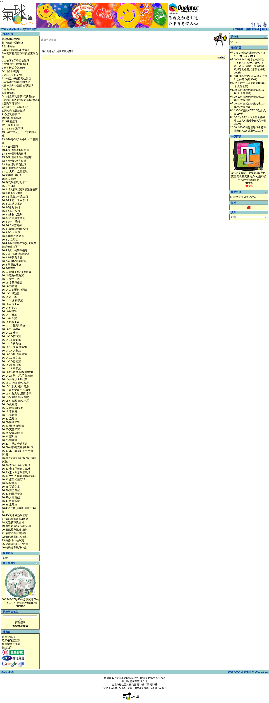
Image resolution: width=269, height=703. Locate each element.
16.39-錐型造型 (11, 490)
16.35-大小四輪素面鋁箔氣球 (19, 475)
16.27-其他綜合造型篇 (15, 443)
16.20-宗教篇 (9, 418)
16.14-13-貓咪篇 (11, 336)
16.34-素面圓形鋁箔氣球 (16, 472)
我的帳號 (238, 29)
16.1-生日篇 (9, 185)
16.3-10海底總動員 (13, 236)
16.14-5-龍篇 (9, 307)
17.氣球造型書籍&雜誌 (15, 518)
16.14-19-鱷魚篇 (11, 357)
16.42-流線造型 (11, 501)
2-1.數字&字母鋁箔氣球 (15, 60)
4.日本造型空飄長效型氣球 (17, 85)
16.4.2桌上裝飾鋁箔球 (15, 250)
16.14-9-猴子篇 (10, 322)
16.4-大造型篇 (10, 239)
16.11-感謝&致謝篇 (13, 275)
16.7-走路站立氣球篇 (14, 261)
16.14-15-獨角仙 (11, 343)
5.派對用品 (8, 89)
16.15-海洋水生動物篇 (15, 379)
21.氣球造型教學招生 (14, 533)
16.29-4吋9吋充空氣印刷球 (17, 447)
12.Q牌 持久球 (10, 125)
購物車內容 (252, 29)
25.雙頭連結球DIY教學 (15, 544)
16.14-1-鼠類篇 (10, 293)
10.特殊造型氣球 (11, 117)
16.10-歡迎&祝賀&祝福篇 (16, 271)
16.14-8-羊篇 (9, 318)
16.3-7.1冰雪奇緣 (12, 225)
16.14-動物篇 (9, 286)
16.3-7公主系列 (11, 221)
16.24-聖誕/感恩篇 (12, 433)
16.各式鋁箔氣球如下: (14, 182)
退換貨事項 (8, 636)
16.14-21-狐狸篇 (11, 364)
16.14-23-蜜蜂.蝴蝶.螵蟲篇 (17, 372)
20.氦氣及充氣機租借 (14, 529)
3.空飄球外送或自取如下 (16, 64)
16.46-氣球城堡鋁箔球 (15, 515)
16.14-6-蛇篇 (9, 311)
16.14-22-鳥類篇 (11, 368)
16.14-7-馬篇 (9, 314)
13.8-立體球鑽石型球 (14, 164)
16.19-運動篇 (9, 415)
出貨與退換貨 (29, 29)
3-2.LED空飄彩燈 (12, 74)
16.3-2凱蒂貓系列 (12, 203)
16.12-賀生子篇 (11, 279)
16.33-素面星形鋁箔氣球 (16, 468)
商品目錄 (14, 29)
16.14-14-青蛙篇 (11, 339)
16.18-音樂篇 (9, 411)
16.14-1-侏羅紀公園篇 (14, 289)
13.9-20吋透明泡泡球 (14, 168)
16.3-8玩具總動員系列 (15, 228)
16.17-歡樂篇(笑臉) (13, 407)
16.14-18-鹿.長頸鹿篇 (14, 354)
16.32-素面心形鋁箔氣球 (16, 465)
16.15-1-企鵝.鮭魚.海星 (15, 382)
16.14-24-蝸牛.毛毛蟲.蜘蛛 (17, 375)
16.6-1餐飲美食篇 (12, 257)
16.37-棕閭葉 (9, 483)
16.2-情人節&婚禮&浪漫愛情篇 (20, 189)
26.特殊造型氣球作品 (14, 547)
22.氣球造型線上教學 (14, 536)
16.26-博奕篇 (9, 440)
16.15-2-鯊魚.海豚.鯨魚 (15, 386)
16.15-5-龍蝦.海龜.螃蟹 (15, 397)
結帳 (264, 29)
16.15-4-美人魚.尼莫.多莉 (17, 393)
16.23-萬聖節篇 (11, 429)
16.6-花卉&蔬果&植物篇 (16, 253)
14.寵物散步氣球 (11, 175)
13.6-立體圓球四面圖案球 (17, 157)
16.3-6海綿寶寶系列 (13, 218)
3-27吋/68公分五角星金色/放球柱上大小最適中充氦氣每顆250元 (250, 120)
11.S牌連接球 (9, 121)
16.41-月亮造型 (11, 497)
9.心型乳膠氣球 (11, 114)
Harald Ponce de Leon (152, 678)
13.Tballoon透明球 (12, 128)
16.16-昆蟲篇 (9, 404)
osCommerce (130, 678)
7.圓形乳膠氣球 (11, 103)
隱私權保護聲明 (11, 640)
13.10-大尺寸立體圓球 (15, 171)
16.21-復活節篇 (11, 422)
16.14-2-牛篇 (9, 296)
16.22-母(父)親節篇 (13, 425)
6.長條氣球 (8, 92)
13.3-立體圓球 (10, 146)
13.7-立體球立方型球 (14, 160)
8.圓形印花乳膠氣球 (13, 110)
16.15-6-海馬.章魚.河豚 (15, 400)
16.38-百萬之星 (11, 486)
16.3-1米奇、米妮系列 (15, 200)
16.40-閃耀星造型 (12, 493)
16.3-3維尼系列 (11, 207)
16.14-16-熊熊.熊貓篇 (14, 347)
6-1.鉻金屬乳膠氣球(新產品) (18, 96)
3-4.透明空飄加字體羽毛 (16, 82)
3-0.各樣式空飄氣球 (13, 67)
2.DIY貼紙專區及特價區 (16, 49)
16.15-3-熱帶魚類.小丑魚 (16, 390)
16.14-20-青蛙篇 (11, 361)
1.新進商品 (8, 46)
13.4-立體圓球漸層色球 (15, 150)
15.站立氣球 (9, 178)
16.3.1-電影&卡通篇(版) (15, 196)
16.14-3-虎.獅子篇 (12, 300)
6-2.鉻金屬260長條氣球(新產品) (20, 100)
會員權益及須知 (11, 644)
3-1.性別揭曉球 (11, 71)
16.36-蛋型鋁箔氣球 (13, 479)
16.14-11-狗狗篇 (11, 329)
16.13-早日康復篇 (12, 282)
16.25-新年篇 (9, 436)
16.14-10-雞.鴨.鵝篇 (13, 325)
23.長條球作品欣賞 (13, 540)
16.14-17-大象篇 (11, 350)
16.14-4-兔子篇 (10, 304)
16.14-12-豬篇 (10, 332)
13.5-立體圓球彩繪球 (14, 153)
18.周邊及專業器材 (13, 522)
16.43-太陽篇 (9, 504)
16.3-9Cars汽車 (11, 232)
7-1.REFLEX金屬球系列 (16, 107)
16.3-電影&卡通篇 (12, 193)
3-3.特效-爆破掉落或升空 (16, 78)
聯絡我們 (7, 647)
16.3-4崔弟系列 (11, 211)
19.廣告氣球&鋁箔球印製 (16, 526)
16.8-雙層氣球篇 (11, 264)
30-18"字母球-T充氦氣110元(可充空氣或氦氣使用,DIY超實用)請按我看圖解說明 (249, 176)
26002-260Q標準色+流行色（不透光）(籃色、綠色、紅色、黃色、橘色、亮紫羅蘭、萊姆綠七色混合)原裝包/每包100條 (250, 66)
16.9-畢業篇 (9, 268)
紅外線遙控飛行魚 (12, 42)
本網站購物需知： (12, 39)
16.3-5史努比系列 (12, 214)
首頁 (3, 29)
